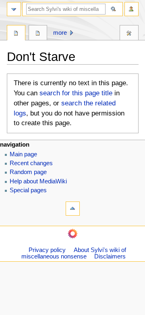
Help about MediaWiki (38, 181)
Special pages (28, 190)
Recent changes (31, 163)
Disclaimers (110, 256)
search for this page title (75, 93)
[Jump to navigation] (14, 9)
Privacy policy (47, 250)
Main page (23, 154)
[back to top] (73, 209)
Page (16, 33)
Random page (28, 172)
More (60, 32)
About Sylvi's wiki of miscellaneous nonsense (73, 253)
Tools (129, 33)
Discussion (38, 33)
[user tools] (131, 9)
